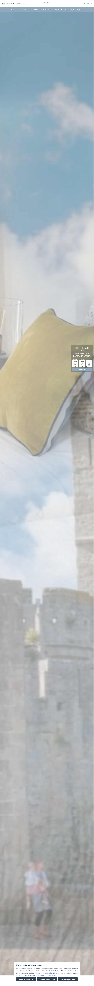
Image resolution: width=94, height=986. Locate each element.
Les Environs (58, 9)
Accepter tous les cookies (68, 979)
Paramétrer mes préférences (47, 979)
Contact (80, 9)
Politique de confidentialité (48, 975)
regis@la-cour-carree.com (22, 4)
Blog (66, 9)
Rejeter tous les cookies (26, 979)
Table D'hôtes (34, 9)
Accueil (13, 9)
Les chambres (22, 9)
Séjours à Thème (46, 9)
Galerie (72, 9)
